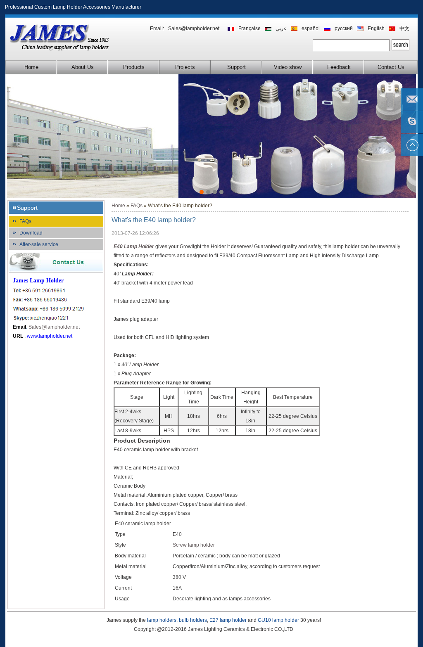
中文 (404, 28)
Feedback (339, 67)
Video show (288, 67)
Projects (185, 67)
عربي (281, 28)
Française (249, 28)
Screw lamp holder (194, 545)
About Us (82, 67)
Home (31, 67)
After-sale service (38, 244)
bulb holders (193, 620)
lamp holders (161, 620)
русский (344, 28)
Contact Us (391, 67)
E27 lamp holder (228, 620)
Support (236, 67)
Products (134, 67)
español (311, 28)
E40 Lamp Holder (134, 246)
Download (31, 233)
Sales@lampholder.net (193, 28)
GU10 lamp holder (278, 620)
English (376, 28)
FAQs (25, 221)
